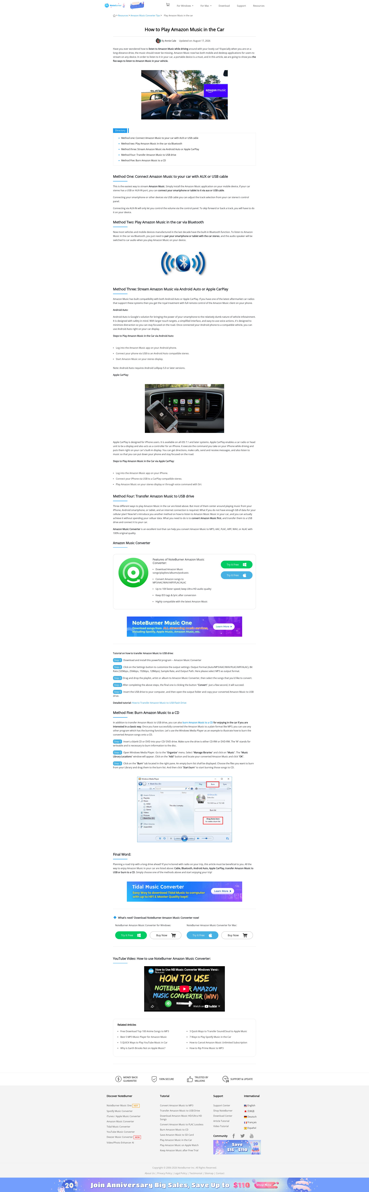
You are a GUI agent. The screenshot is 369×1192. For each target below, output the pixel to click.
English (251, 1105)
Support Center (221, 1105)
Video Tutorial (221, 1126)
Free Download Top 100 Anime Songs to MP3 (144, 1031)
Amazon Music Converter (120, 1121)
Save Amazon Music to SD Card (177, 1134)
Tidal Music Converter (118, 1126)
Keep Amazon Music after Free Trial (179, 1150)
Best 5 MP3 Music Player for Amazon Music (143, 1036)
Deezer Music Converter (120, 1137)
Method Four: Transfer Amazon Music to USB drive (148, 154)
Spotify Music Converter (120, 1111)
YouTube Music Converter (121, 1131)
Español (251, 1127)
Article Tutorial (221, 1121)
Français (252, 1122)
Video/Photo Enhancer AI (120, 1142)
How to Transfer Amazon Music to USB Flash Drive (159, 702)
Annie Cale (170, 40)
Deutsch (252, 1116)
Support (241, 5)
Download (224, 5)
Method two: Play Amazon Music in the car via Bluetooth (151, 143)
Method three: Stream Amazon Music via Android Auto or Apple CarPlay (160, 149)
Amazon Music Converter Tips (145, 15)
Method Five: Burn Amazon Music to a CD (143, 160)
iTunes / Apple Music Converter (124, 1116)
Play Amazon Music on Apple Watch (179, 1145)
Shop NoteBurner (222, 1110)
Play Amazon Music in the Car (176, 1140)
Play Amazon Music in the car (178, 15)
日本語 (250, 1111)
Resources (258, 5)
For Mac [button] (205, 5)
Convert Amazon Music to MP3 (176, 1105)
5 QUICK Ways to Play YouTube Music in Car (143, 1042)
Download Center (222, 1115)
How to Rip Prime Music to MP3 (207, 1048)
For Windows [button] (184, 5)
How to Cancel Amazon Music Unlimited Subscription (218, 1042)
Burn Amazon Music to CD (174, 1129)
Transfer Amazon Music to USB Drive (180, 1110)
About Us (150, 1173)
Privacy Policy (164, 1173)
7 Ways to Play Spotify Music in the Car (210, 1036)
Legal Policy (180, 1173)
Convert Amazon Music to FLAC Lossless (181, 1124)
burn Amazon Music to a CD (198, 722)
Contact (220, 1173)
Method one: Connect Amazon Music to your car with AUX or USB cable (159, 138)
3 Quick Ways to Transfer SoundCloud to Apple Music (218, 1031)
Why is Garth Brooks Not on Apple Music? (142, 1048)
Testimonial (195, 1173)
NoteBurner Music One (119, 1105)
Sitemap (209, 1173)
